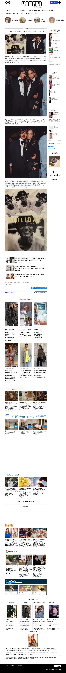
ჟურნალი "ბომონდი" (49, 10)
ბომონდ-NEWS (53, 603)
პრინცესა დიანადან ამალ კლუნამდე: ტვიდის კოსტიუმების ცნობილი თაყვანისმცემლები (26, 332)
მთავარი (7, 10)
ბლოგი (54, 2)
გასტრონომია (10, 13)
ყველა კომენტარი (10, 292)
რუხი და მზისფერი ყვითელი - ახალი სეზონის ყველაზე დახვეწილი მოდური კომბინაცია (26, 374)
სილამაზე (22, 10)
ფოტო (21, 13)
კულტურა (14, 20)
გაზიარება (36, 287)
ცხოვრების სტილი (34, 10)
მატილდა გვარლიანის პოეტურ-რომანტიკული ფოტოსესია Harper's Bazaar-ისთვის (29, 268)
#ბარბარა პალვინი (16, 282)
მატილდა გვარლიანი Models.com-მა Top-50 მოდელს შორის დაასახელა (30, 275)
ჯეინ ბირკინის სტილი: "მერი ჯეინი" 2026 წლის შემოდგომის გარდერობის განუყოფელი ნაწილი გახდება (40, 334)
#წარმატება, (9, 285)
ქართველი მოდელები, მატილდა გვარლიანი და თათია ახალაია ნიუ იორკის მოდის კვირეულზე (30, 260)
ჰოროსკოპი (58, 20)
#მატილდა (26, 282)
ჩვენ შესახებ (10, 665)
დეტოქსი (29, 20)
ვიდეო (30, 13)
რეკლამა (19, 665)
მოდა (14, 10)
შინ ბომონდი (44, 20)
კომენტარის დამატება (40, 292)
